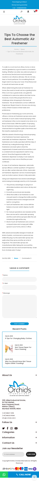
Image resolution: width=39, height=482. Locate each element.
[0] (35, 11)
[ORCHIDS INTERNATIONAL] (19, 20)
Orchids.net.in (10, 250)
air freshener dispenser (18, 139)
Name (5, 275)
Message (6, 293)
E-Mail (5, 283)
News (16, 258)
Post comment (19, 324)
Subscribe (31, 454)
